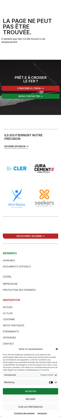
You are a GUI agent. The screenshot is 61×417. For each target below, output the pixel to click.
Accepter (30, 391)
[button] (56, 349)
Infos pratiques (13, 325)
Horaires (9, 260)
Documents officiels (17, 266)
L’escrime (9, 319)
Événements (11, 331)
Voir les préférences (30, 407)
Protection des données (24, 413)
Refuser (30, 399)
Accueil (8, 307)
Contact (8, 343)
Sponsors (9, 337)
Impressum (42, 413)
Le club (7, 313)
